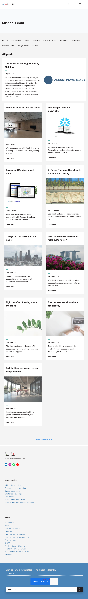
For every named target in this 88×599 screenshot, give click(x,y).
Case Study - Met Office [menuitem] (15, 500)
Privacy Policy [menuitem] (10, 540)
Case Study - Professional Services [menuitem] (19, 502)
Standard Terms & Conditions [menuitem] (17, 537)
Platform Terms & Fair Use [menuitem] (15, 549)
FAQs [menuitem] (7, 525)
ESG (12, 45)
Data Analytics (63, 40)
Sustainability (75, 40)
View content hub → (44, 440)
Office (54, 40)
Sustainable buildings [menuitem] (13, 494)
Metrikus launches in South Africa (23, 107)
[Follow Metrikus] (6, 464)
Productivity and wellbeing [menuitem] (15, 488)
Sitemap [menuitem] (8, 555)
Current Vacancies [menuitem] (12, 528)
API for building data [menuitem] (13, 485)
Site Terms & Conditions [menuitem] (15, 534)
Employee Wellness (23, 45)
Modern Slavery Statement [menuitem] (16, 546)
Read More (14, 97)
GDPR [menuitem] (7, 543)
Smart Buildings (16, 40)
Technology (36, 40)
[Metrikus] (9, 4)
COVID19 (35, 45)
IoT (7, 40)
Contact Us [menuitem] (9, 523)
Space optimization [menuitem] (12, 491)
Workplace (46, 40)
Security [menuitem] (8, 531)
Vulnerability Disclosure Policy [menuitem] (17, 552)
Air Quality (5, 45)
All (3, 40)
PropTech (27, 40)
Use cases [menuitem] (9, 497)
